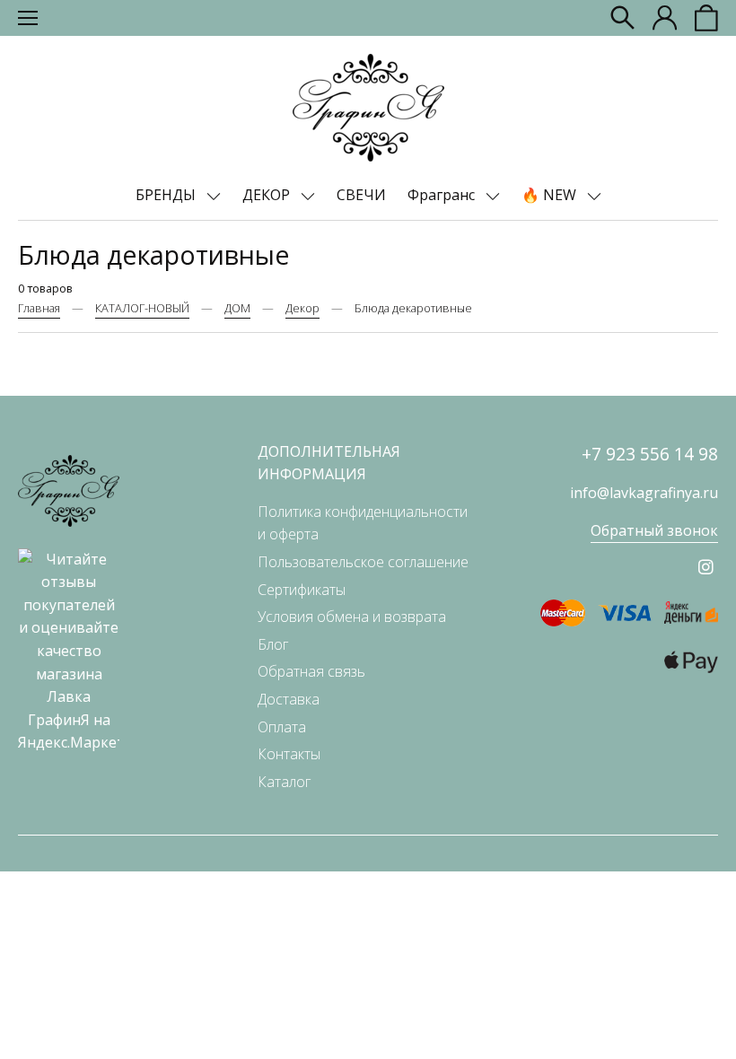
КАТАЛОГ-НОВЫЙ (142, 308)
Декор (302, 308)
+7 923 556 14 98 (650, 454)
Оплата (282, 727)
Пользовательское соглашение (363, 562)
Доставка (289, 699)
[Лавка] (368, 108)
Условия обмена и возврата (352, 616)
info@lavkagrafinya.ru (644, 493)
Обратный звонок (654, 530)
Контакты (289, 754)
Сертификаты (302, 590)
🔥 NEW (550, 195)
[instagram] (706, 567)
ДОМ (237, 308)
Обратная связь (311, 671)
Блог (273, 644)
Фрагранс (442, 195)
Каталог (284, 782)
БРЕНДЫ (167, 195)
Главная (39, 308)
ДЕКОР (268, 195)
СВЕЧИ (361, 195)
